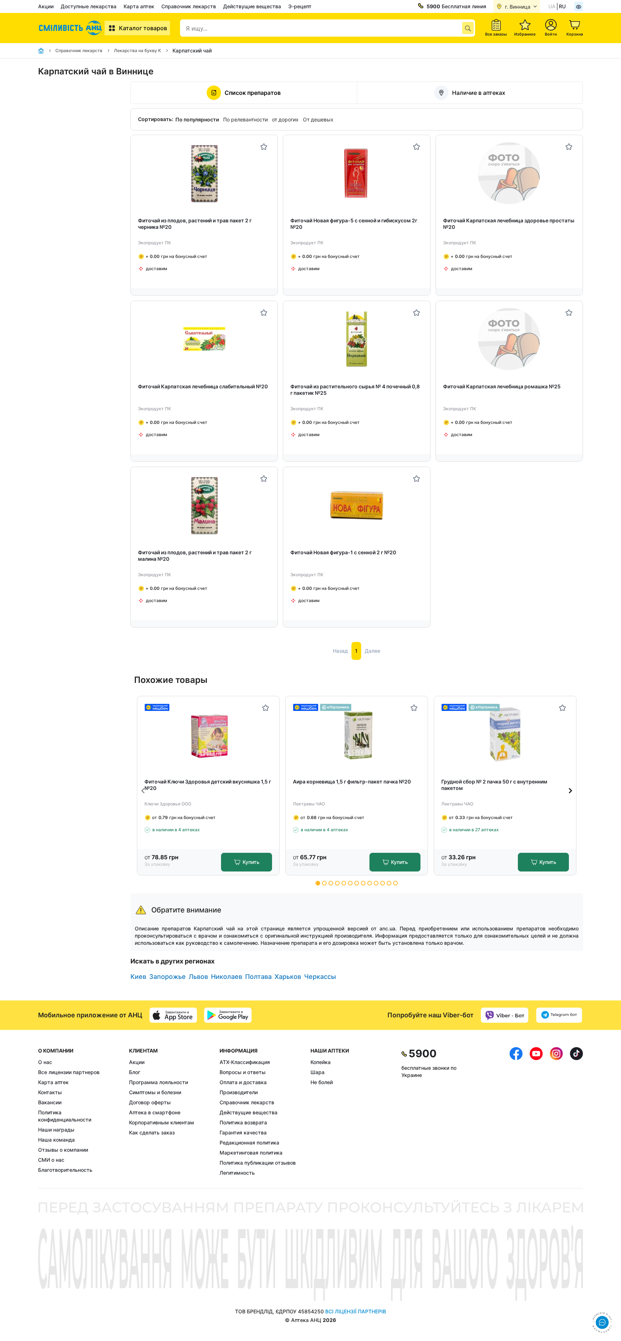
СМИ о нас (51, 1160)
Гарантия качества (243, 1132)
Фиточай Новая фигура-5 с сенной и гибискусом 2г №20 (353, 223)
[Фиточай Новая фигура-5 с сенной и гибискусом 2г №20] (357, 173)
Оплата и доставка (243, 1082)
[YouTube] (536, 1111)
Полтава (258, 976)
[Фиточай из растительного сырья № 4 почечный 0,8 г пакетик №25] (357, 339)
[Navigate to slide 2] (324, 883)
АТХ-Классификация (245, 1062)
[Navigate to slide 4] (337, 883)
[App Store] (173, 1015)
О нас (45, 1062)
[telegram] (559, 1015)
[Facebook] (516, 1111)
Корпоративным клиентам (161, 1122)
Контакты (50, 1092)
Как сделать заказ (152, 1132)
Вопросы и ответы (243, 1072)
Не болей (321, 1082)
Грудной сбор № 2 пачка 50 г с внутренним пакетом (494, 784)
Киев (138, 976)
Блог (134, 1072)
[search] (468, 28)
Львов (198, 976)
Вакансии (49, 1102)
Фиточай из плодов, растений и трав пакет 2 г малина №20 (195, 555)
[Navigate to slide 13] (395, 883)
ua (552, 6)
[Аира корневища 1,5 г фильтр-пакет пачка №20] (357, 734)
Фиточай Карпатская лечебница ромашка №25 (502, 386)
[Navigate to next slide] (570, 790)
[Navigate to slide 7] (356, 883)
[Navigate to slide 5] (343, 883)
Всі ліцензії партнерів (355, 1311)
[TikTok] (576, 1111)
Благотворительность (65, 1170)
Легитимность (237, 1173)
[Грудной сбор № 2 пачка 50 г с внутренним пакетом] (505, 734)
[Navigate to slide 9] (369, 883)
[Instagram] (556, 1111)
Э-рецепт (300, 6)
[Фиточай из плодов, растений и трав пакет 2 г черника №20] (204, 173)
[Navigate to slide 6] (350, 883)
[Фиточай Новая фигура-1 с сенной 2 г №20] (357, 505)
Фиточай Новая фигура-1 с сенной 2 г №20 (343, 552)
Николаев (226, 976)
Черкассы (320, 976)
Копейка (320, 1062)
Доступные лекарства (88, 6)
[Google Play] (228, 1015)
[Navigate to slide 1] (318, 883)
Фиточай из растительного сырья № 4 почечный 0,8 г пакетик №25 (355, 389)
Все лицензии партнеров (69, 1072)
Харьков (288, 976)
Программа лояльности (158, 1082)
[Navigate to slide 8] (363, 883)
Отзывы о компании (63, 1150)
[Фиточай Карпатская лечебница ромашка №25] (509, 339)
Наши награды (56, 1130)
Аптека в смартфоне (154, 1112)
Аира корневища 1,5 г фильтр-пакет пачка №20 (352, 781)
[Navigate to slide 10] (376, 883)
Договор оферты (150, 1102)
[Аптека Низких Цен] (71, 28)
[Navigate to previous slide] (143, 790)
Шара (317, 1072)
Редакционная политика (249, 1142)
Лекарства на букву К (137, 50)
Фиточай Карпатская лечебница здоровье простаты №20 (508, 223)
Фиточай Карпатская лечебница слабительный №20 (203, 386)
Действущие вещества (252, 6)
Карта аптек (139, 6)
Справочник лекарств (188, 6)
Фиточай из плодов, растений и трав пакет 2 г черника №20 (195, 223)
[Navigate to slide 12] (389, 883)
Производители (239, 1092)
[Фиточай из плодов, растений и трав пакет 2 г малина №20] (204, 505)
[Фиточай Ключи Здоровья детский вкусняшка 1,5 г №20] (208, 734)
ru (562, 6)
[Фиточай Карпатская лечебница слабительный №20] (204, 339)
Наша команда (56, 1140)
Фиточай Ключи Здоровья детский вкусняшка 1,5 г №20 (207, 784)
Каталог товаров (143, 28)
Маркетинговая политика (251, 1153)
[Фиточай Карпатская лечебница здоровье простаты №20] (509, 173)
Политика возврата (243, 1122)
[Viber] (504, 1015)
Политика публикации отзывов (258, 1163)
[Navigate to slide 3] (330, 883)
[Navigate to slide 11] (382, 883)
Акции (46, 6)
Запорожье (167, 976)
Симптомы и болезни (155, 1092)
